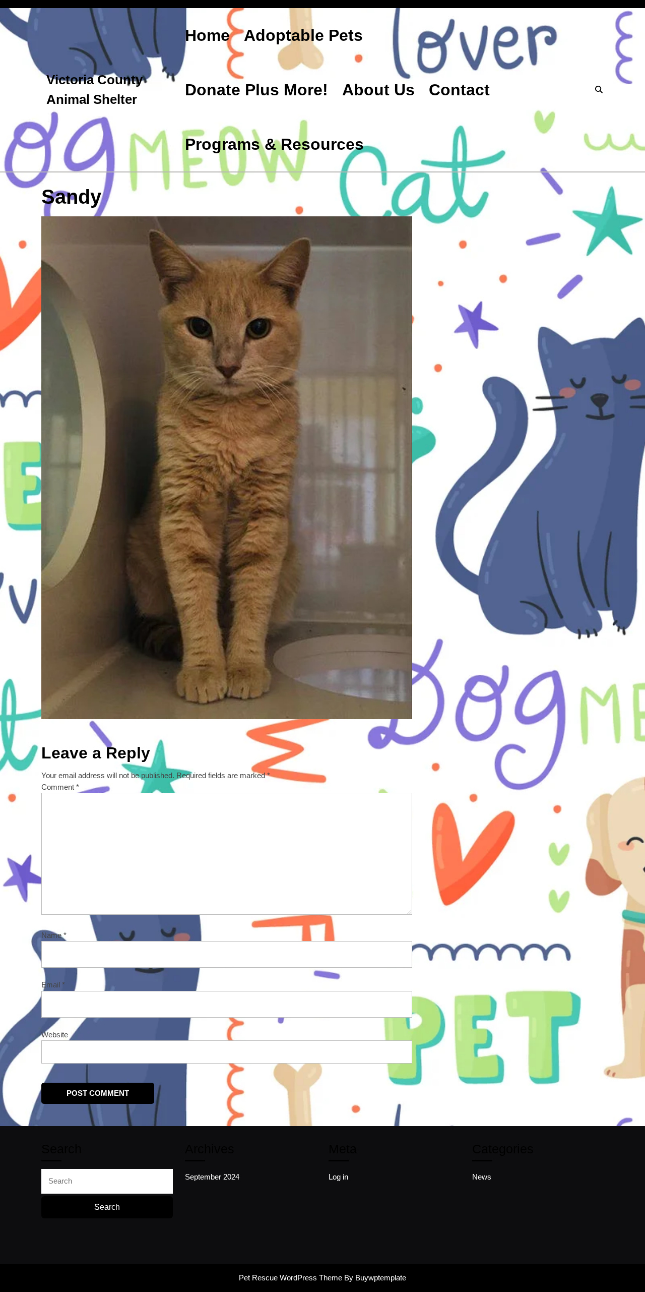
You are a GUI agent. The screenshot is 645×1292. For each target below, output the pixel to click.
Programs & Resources (274, 144)
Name (54, 935)
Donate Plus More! (256, 90)
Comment (60, 787)
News (481, 1176)
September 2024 (212, 1176)
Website (54, 1034)
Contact (459, 90)
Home (207, 35)
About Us (378, 90)
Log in (338, 1176)
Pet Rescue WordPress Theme (290, 1277)
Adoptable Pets (303, 35)
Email (53, 984)
